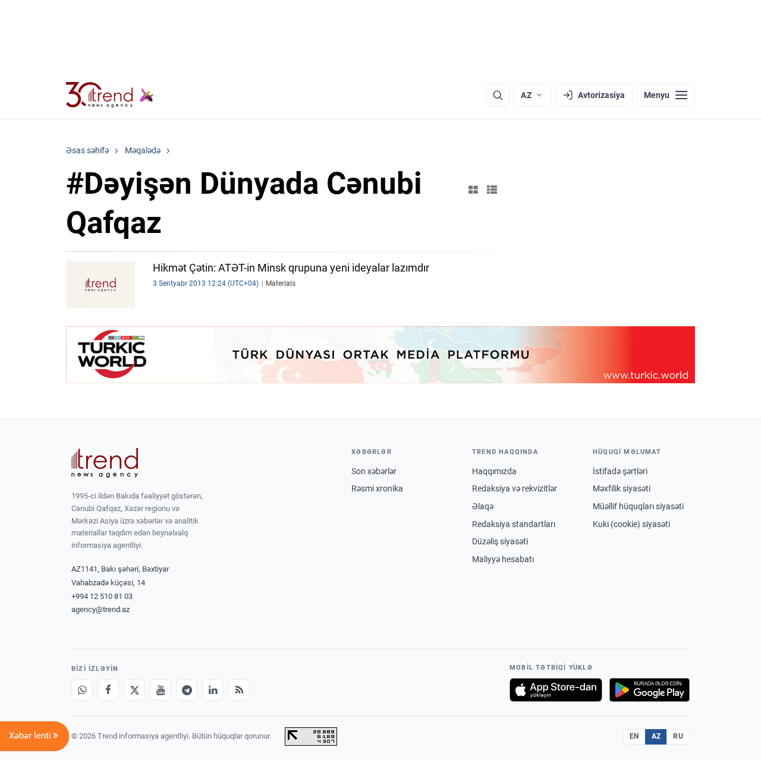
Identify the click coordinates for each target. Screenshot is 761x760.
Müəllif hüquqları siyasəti (638, 506)
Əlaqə (482, 506)
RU (678, 736)
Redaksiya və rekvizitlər (514, 488)
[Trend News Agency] (104, 463)
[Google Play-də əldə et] (649, 690)
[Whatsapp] (82, 690)
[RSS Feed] (239, 690)
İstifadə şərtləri (620, 471)
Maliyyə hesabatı (503, 559)
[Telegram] (186, 690)
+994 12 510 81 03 (102, 596)
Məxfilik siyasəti (621, 488)
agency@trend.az (100, 609)
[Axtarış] (498, 95)
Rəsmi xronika (377, 488)
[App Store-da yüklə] (556, 690)
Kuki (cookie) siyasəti (631, 524)
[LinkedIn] (213, 690)
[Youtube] (160, 690)
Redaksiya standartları (513, 524)
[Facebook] (108, 690)
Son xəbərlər (374, 471)
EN (634, 736)
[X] (134, 690)
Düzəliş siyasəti (500, 541)
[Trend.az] (110, 95)
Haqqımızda (494, 471)
